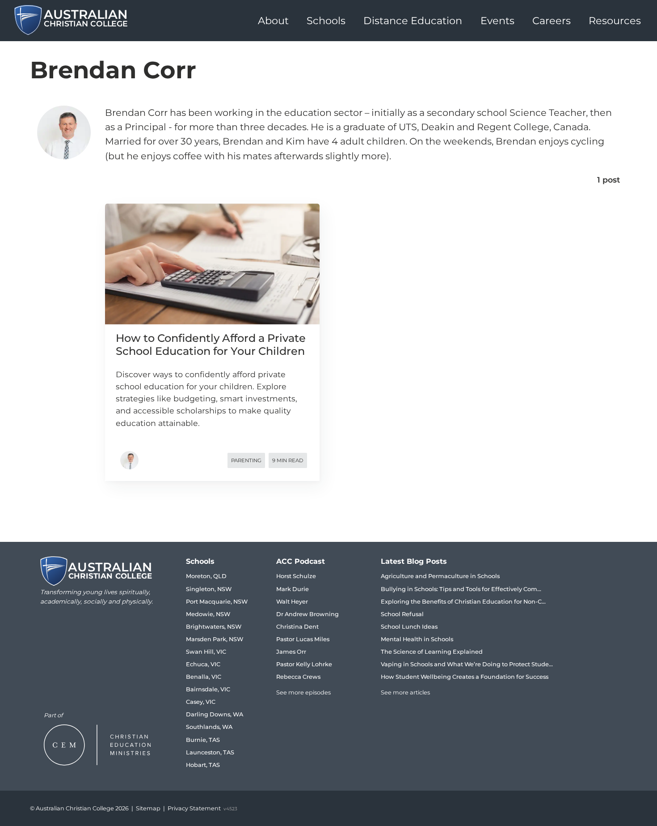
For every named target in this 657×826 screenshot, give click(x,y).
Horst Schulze (296, 576)
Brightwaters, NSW (213, 626)
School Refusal (402, 614)
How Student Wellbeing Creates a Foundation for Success (464, 676)
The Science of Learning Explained (432, 651)
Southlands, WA (209, 727)
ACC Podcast (300, 561)
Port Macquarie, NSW (217, 601)
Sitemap (148, 808)
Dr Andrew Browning (307, 614)
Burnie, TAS (203, 740)
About (273, 20)
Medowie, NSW (208, 614)
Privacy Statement (194, 808)
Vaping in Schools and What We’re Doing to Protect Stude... (467, 664)
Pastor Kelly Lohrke (304, 664)
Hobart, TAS (203, 765)
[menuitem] (273, 20)
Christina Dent (297, 626)
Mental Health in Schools (417, 639)
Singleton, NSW (209, 589)
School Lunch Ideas (409, 626)
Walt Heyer (292, 601)
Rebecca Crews (298, 676)
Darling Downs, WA (214, 714)
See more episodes (303, 692)
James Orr (291, 651)
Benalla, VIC (203, 676)
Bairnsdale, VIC (208, 689)
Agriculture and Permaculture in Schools (440, 576)
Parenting (246, 460)
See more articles (405, 692)
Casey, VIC (200, 701)
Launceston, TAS (210, 752)
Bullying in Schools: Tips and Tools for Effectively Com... (461, 589)
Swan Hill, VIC (206, 651)
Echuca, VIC (203, 664)
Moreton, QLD (206, 576)
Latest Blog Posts (414, 561)
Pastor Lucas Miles (302, 639)
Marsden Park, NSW (214, 639)
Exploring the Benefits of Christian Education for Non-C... (463, 601)
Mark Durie (292, 589)
